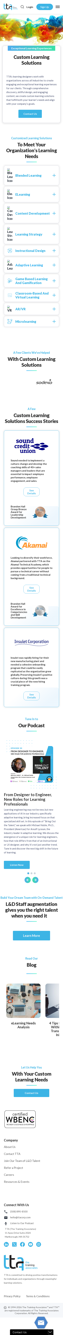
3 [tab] (35, 873)
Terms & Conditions (38, 1296)
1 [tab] (28, 873)
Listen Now (17, 864)
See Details (31, 492)
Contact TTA (12, 1154)
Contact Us (30, 113)
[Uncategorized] (23, 1000)
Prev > (28, 880)
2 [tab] (31, 873)
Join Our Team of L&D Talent (22, 1161)
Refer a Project (13, 1167)
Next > (35, 880)
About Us (10, 1147)
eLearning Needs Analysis (23, 1025)
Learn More (31, 935)
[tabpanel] (31, 811)
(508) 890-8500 (19, 1211)
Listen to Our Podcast (22, 1223)
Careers (9, 1174)
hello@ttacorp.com (20, 1217)
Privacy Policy (12, 1296)
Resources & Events (16, 1181)
